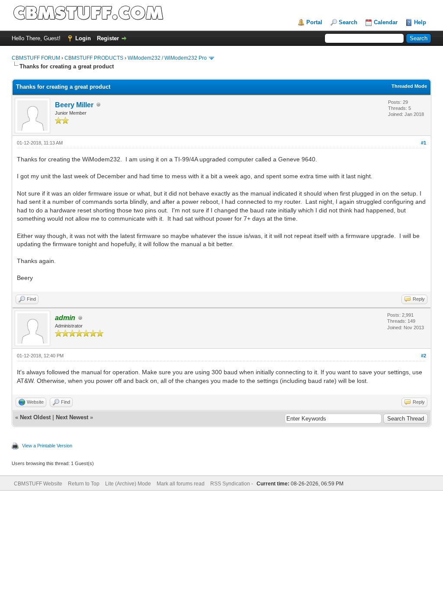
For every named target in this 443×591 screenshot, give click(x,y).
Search (348, 22)
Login (83, 38)
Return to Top (84, 484)
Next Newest (72, 417)
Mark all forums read (181, 484)
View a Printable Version (47, 445)
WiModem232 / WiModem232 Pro (167, 58)
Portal (314, 22)
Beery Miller (74, 105)
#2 (423, 355)
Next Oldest (35, 417)
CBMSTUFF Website (38, 484)
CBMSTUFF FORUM (36, 58)
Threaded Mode (409, 86)
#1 (423, 142)
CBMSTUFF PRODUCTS (93, 58)
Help (420, 22)
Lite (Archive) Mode (128, 484)
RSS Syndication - (232, 484)
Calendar (386, 22)
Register (108, 38)
